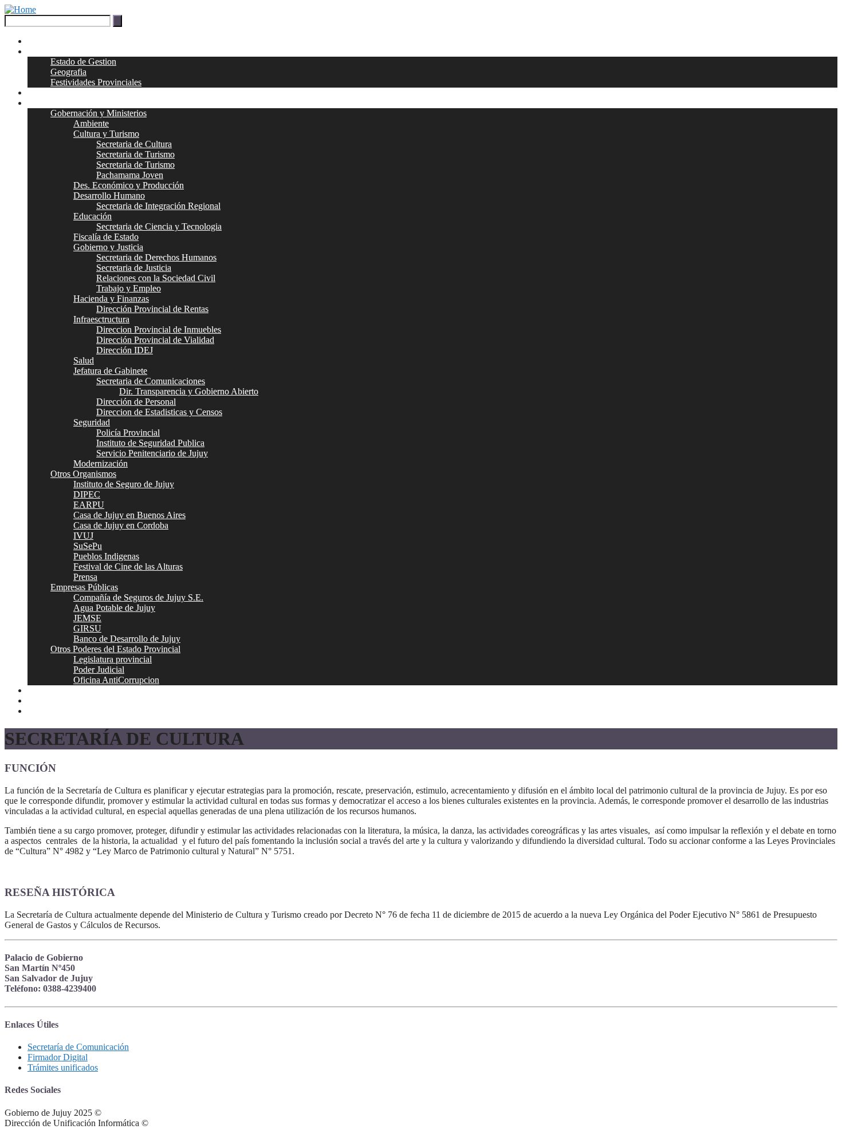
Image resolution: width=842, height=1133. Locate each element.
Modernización (100, 463)
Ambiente (91, 123)
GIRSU (87, 628)
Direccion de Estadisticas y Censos (159, 412)
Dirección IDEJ (124, 350)
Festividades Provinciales (95, 82)
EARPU (88, 505)
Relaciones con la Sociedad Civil (155, 278)
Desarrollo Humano (109, 195)
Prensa (85, 577)
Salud (83, 360)
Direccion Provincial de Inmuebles (158, 329)
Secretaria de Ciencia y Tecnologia (159, 226)
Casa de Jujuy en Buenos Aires (129, 515)
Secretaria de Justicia (133, 268)
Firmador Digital (57, 1057)
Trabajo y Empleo (128, 288)
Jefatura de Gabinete (110, 371)
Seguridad (91, 422)
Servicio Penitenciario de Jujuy (152, 453)
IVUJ (83, 535)
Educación (92, 216)
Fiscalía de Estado (106, 237)
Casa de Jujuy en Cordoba (120, 525)
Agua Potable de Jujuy (114, 608)
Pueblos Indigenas (106, 556)
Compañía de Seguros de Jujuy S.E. (138, 597)
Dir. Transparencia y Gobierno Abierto (188, 391)
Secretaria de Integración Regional (158, 206)
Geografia (68, 72)
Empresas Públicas (84, 587)
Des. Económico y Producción (128, 185)
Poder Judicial (98, 669)
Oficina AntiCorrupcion (116, 680)
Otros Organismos (83, 474)
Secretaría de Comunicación (78, 1047)
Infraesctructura (101, 319)
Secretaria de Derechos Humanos (156, 257)
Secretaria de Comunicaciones (150, 381)
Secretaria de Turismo (135, 154)
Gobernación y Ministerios (98, 113)
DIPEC (86, 494)
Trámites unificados (62, 1067)
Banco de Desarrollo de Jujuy (126, 639)
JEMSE (87, 618)
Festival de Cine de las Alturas (128, 566)
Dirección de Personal (136, 401)
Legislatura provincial (112, 659)
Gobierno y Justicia (108, 247)
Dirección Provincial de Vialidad (155, 340)
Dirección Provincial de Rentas (152, 309)
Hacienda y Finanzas (111, 298)
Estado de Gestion (83, 61)
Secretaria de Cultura (134, 144)
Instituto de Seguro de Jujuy (123, 484)
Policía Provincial (128, 432)
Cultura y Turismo (106, 134)
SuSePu (87, 546)
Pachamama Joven (129, 175)
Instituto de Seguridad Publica (150, 443)
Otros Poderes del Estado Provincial (115, 649)
